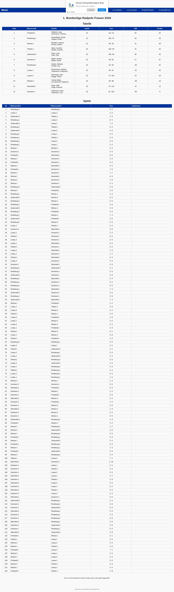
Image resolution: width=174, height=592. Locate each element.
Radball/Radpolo (148, 10)
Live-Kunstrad (132, 10)
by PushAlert (72, 12)
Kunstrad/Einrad (164, 10)
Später (91, 10)
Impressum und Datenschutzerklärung (87, 589)
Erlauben (102, 10)
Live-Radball (117, 10)
